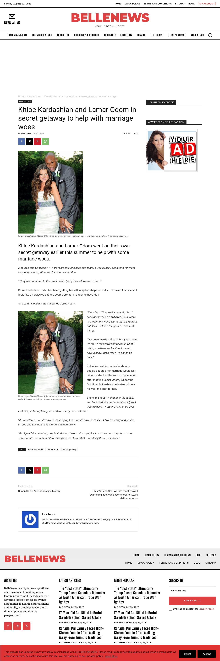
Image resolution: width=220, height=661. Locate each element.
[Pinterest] (37, 141)
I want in (190, 600)
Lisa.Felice (26, 133)
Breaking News (68, 622)
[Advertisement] (110, 65)
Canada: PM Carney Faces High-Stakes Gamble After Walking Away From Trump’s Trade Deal (81, 633)
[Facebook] (21, 141)
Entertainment (34, 96)
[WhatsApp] (45, 141)
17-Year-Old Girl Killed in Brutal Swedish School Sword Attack (80, 615)
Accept (206, 653)
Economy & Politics (70, 642)
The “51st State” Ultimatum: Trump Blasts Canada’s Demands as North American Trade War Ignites (82, 595)
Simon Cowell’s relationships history (39, 491)
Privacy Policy (206, 608)
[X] (29, 141)
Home (21, 96)
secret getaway (69, 449)
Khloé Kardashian (36, 449)
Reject (187, 653)
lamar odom (53, 449)
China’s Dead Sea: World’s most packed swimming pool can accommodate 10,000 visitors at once (114, 495)
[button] (210, 35)
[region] (110, 653)
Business (64, 607)
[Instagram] (17, 626)
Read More (111, 655)
